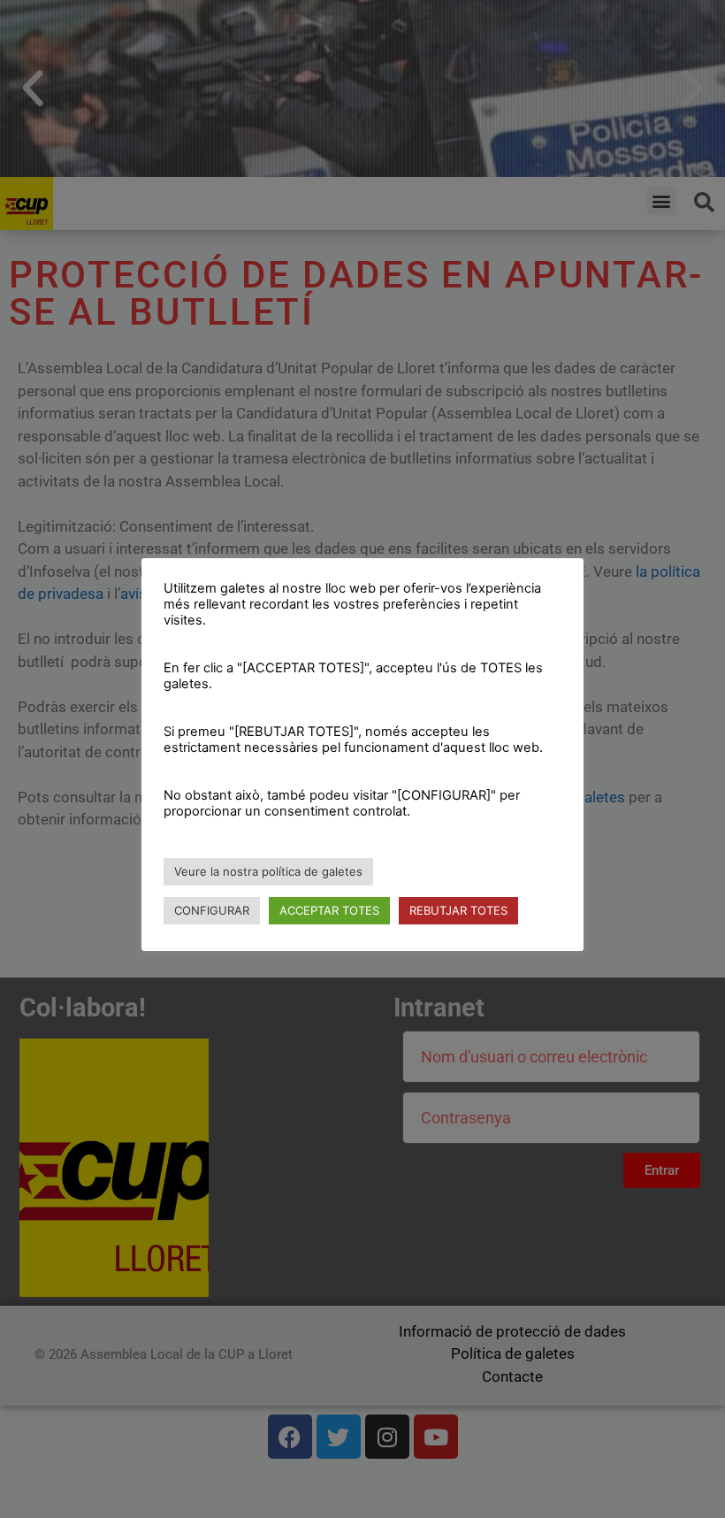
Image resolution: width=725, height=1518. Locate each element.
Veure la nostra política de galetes (268, 871)
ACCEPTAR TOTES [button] (329, 910)
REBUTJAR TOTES (458, 910)
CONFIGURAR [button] (211, 910)
